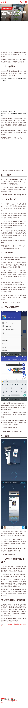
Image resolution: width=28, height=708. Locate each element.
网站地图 (9, 700)
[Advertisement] (14, 36)
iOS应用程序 (15, 624)
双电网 (11, 698)
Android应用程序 (8, 624)
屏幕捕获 (20, 624)
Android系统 (7, 8)
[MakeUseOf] (7, 2)
